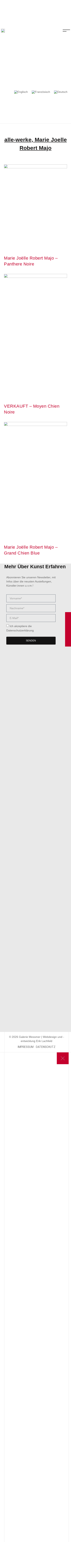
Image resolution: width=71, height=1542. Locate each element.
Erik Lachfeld (44, 1041)
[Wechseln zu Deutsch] (60, 92)
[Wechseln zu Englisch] (21, 92)
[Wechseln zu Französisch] (41, 92)
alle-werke (18, 140)
